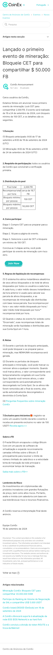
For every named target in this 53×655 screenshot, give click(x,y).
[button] (24, 5)
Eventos (36, 14)
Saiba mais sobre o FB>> (15, 471)
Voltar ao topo (10, 572)
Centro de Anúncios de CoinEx (16, 14)
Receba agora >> (18, 425)
